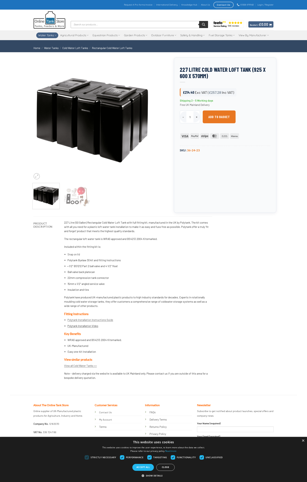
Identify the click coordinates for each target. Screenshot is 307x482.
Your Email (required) (208, 436)
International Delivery (167, 4)
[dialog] (153, 459)
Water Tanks (46, 35)
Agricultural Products (73, 35)
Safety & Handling (191, 35)
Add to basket (219, 117)
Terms (103, 426)
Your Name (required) (209, 423)
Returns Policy (158, 426)
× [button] (303, 440)
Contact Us (105, 412)
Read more (171, 451)
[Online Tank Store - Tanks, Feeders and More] (49, 19)
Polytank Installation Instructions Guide (90, 319)
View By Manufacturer (252, 35)
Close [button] (165, 467)
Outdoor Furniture (162, 35)
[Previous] (39, 120)
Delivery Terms (158, 419)
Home (36, 48)
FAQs (152, 412)
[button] (265, 4)
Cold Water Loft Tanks (75, 48)
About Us (205, 4)
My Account (105, 419)
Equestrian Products (105, 35)
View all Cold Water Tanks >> (80, 365)
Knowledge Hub (189, 4)
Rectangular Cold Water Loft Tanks (112, 48)
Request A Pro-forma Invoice (138, 4)
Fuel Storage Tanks (220, 35)
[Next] (145, 120)
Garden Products (134, 35)
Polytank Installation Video (83, 325)
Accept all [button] (143, 467)
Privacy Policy (157, 433)
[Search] (203, 24)
